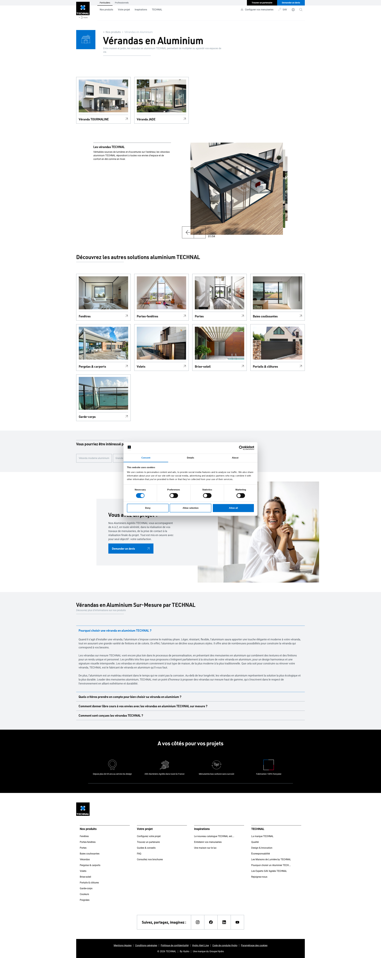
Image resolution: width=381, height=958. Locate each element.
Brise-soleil (203, 366)
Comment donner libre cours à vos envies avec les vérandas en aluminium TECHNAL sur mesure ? (143, 706)
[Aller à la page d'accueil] (83, 10)
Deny (147, 508)
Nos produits (106, 9)
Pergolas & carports (92, 366)
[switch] (174, 495)
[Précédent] (188, 232)
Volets (141, 366)
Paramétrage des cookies (254, 945)
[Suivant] (200, 232)
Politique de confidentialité (175, 945)
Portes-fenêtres (147, 316)
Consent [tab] (145, 457)
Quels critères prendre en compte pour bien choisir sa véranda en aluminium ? (130, 697)
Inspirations (141, 9)
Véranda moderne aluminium (94, 458)
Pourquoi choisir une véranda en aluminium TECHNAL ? (115, 630)
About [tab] (235, 457)
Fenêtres (85, 316)
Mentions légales (123, 945)
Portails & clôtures (265, 366)
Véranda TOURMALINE (94, 119)
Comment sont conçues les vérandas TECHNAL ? (111, 715)
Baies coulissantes (265, 316)
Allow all (233, 508)
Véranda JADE (146, 119)
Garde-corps (87, 417)
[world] (293, 9)
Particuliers (105, 2)
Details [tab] (190, 457)
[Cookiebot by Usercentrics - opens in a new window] (241, 448)
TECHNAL (157, 9)
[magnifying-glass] (301, 9)
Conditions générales (146, 945)
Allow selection (191, 508)
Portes (199, 316)
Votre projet (124, 9)
